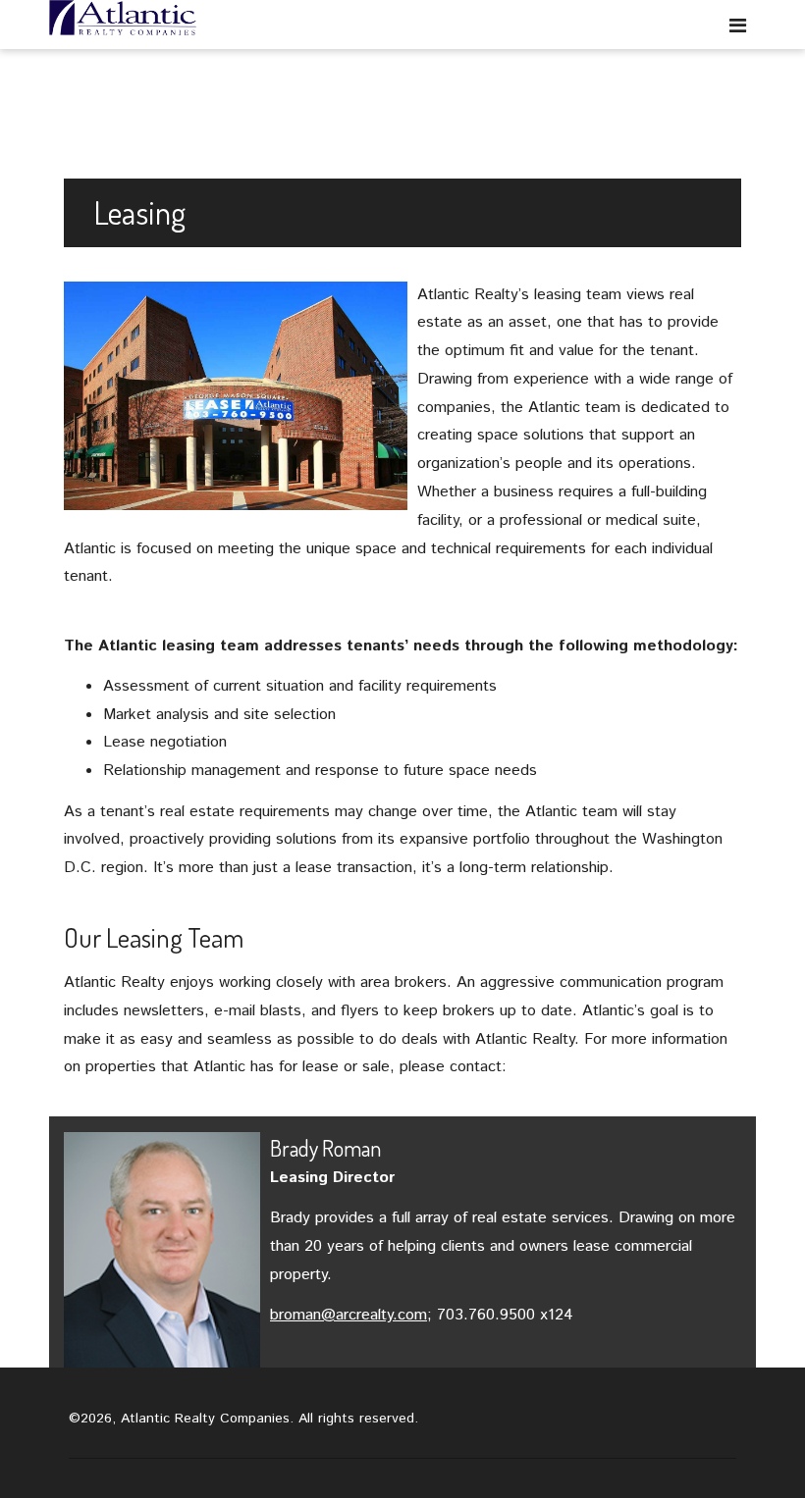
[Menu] (738, 24)
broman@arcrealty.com (348, 1315)
